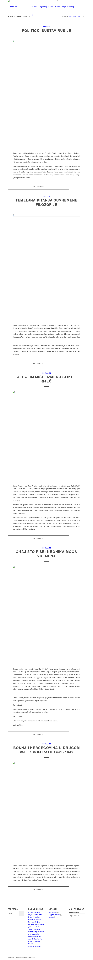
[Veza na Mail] (31, 25)
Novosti (46, 27)
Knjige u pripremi (54, 915)
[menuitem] (34, 6)
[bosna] (46, 812)
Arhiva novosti (74, 912)
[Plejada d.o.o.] (13, 6)
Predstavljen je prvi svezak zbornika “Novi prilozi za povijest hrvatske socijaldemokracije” (35, 941)
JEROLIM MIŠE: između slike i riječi (46, 379)
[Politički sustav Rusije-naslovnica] (46, 92)
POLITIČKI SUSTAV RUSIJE (46, 30)
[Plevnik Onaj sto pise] (46, 615)
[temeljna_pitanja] (46, 267)
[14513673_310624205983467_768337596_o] (46, 436)
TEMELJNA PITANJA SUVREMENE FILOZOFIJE (46, 202)
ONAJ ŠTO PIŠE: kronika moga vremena (46, 553)
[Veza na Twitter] (38, 25)
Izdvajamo (46, 196)
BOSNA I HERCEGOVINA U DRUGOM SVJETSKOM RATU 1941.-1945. (46, 749)
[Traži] (77, 6)
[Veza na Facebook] (34, 25)
